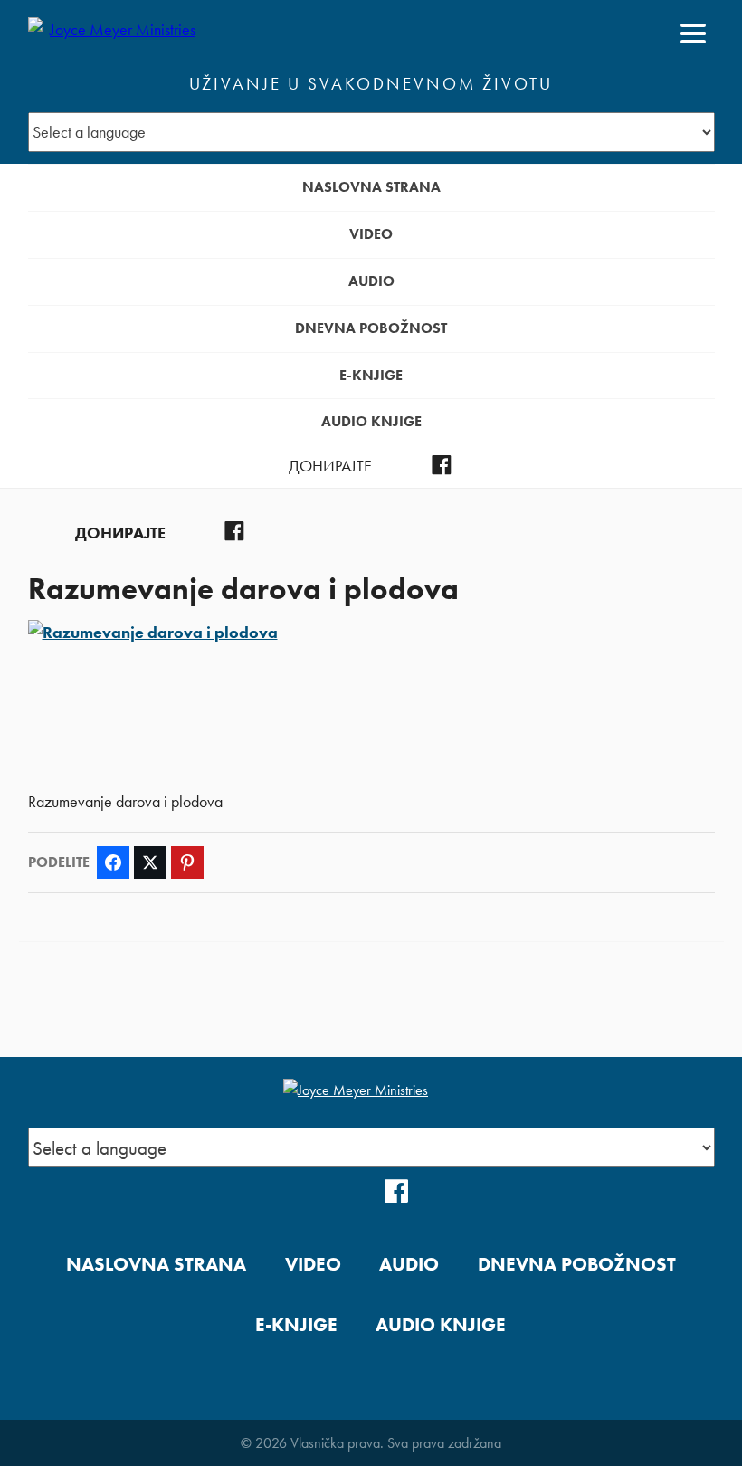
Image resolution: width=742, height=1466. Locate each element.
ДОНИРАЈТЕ (330, 466)
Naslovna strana (371, 186)
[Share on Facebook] (113, 862)
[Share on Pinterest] (187, 862)
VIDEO (371, 233)
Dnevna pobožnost (371, 328)
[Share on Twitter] (150, 862)
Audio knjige (371, 421)
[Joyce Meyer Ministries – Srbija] (116, 33)
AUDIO (371, 280)
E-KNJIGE (371, 375)
